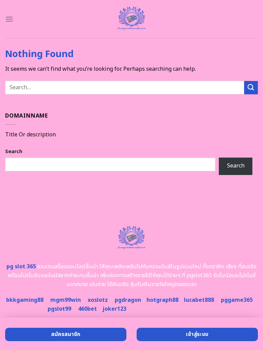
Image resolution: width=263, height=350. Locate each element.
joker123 (114, 309)
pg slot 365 (21, 266)
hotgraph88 (162, 300)
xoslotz (98, 300)
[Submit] (251, 87)
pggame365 (237, 300)
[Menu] (9, 19)
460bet (87, 309)
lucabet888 (199, 300)
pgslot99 (59, 309)
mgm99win (65, 300)
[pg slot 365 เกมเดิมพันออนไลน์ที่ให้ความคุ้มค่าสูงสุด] (131, 19)
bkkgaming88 (24, 300)
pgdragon (128, 300)
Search (13, 151)
